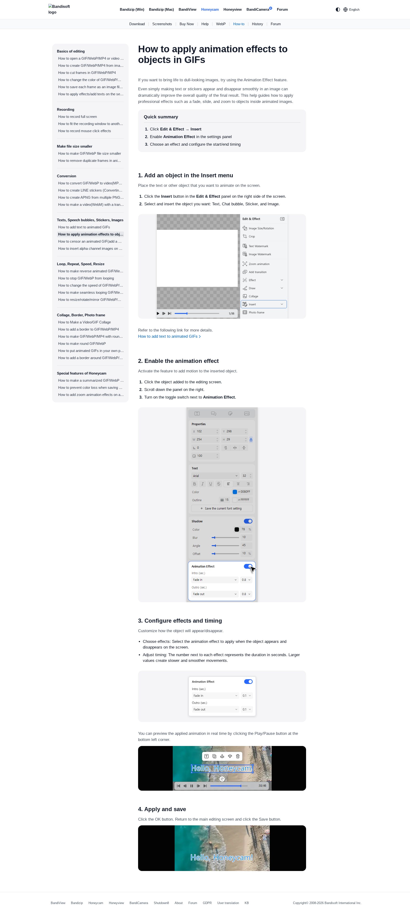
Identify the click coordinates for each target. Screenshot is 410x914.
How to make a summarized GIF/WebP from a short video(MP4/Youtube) (91, 380)
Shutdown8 (161, 903)
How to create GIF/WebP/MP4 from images (91, 65)
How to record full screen (77, 117)
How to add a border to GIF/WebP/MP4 (88, 329)
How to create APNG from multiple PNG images (91, 197)
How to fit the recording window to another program (91, 124)
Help (205, 24)
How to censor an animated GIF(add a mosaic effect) (91, 241)
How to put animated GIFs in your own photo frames (91, 351)
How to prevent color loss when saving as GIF (91, 387)
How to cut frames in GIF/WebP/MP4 (87, 73)
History (257, 24)
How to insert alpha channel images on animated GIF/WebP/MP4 (91, 248)
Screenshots (162, 24)
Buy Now (187, 24)
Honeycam (210, 9)
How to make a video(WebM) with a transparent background (91, 204)
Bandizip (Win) (132, 9)
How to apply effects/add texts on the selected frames (91, 94)
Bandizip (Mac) (161, 9)
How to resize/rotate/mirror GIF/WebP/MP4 (91, 300)
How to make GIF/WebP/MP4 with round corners (91, 336)
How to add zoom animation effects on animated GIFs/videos (91, 395)
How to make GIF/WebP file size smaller (89, 153)
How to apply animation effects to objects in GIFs (91, 234)
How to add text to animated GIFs (84, 227)
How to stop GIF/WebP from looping (86, 278)
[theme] (338, 9)
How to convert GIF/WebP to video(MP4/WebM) (91, 183)
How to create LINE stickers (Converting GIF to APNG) (91, 190)
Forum (282, 9)
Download (137, 24)
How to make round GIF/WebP (82, 344)
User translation (228, 903)
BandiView (187, 9)
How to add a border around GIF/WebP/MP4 (91, 358)
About (179, 903)
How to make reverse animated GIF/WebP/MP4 (91, 271)
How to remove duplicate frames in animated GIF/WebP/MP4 (91, 161)
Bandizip (77, 903)
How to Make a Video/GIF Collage (84, 322)
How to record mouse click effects (84, 131)
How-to (238, 24)
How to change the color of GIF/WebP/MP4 (91, 80)
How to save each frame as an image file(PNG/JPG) (91, 87)
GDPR (207, 903)
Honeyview (233, 9)
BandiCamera (259, 9)
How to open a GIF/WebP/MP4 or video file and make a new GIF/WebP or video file (91, 58)
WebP (221, 24)
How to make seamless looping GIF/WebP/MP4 (91, 292)
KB (247, 903)
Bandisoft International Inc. (343, 903)
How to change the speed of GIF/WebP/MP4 (91, 285)
